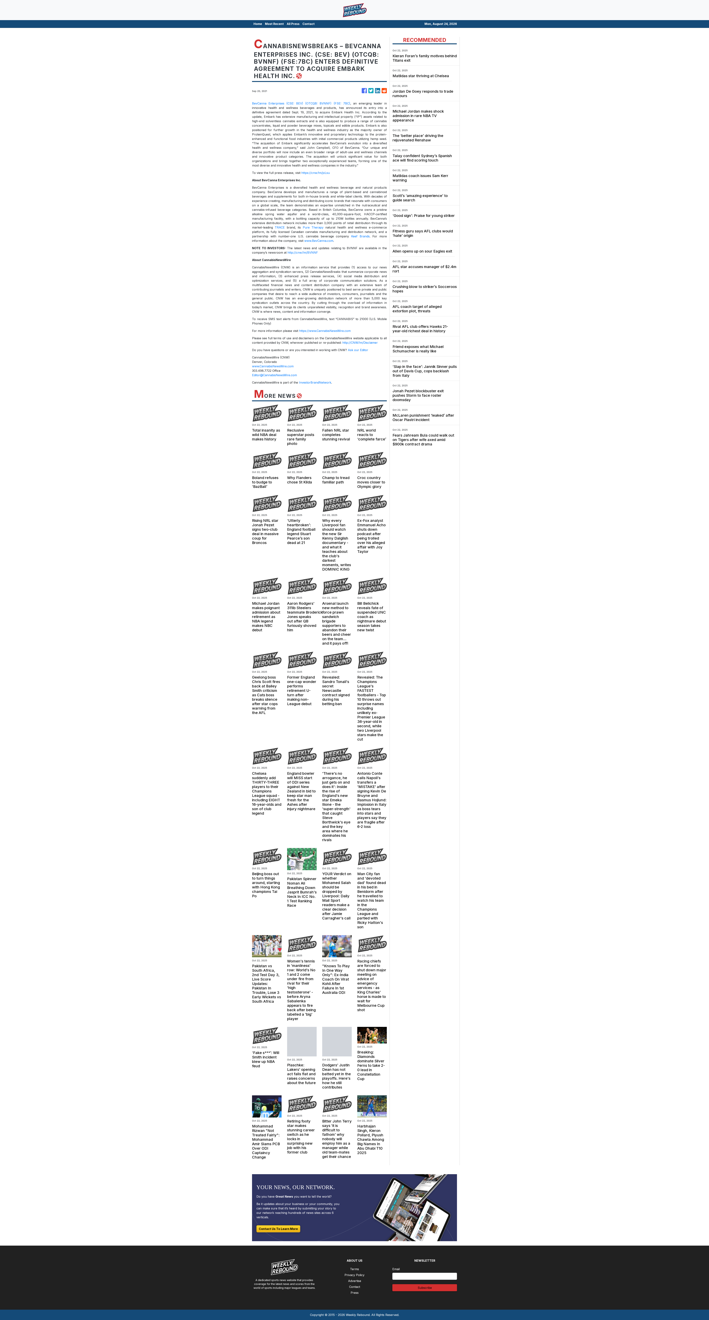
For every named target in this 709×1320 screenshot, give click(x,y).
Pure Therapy (313, 227)
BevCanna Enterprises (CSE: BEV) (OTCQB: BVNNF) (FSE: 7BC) (301, 103)
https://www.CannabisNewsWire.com (325, 331)
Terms (354, 1269)
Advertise (354, 1281)
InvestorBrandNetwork (315, 382)
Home (258, 24)
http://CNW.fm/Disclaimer (360, 342)
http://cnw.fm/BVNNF (302, 252)
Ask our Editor (358, 350)
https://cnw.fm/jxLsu (315, 173)
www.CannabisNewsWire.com (273, 366)
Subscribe (425, 1288)
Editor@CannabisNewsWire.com (274, 375)
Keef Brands (360, 236)
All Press (293, 24)
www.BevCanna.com (318, 241)
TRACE (280, 227)
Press (355, 1293)
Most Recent (274, 24)
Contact (308, 24)
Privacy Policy (354, 1275)
